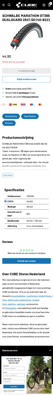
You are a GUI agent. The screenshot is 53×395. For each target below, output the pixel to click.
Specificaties (30, 116)
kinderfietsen (45, 296)
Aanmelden (14, 386)
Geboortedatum (7, 379)
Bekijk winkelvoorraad (26, 79)
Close (26, 350)
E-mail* (5, 372)
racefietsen (32, 296)
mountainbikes (18, 296)
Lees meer (8, 175)
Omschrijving (11, 116)
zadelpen (21, 304)
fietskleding (10, 308)
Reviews (9, 123)
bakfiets (12, 304)
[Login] (43, 5)
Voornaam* (6, 365)
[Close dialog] (50, 358)
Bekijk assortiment (4, 5)
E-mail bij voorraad (26, 71)
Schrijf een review (26, 260)
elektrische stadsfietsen (19, 300)
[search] (9, 5)
